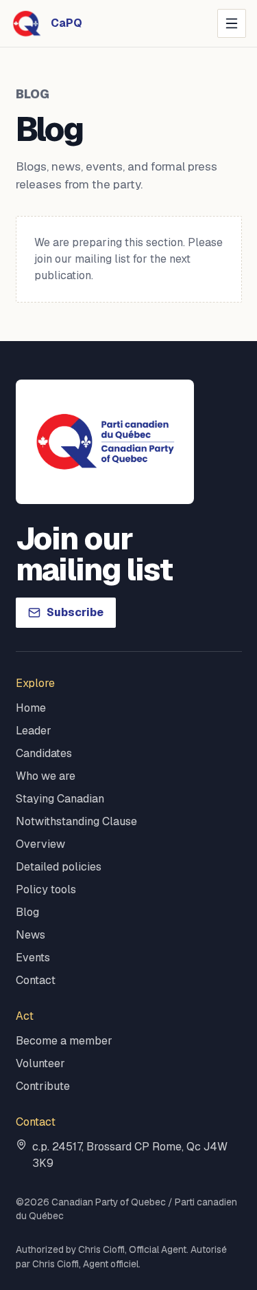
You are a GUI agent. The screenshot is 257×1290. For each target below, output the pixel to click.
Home (31, 708)
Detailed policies (58, 867)
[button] (231, 23)
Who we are (45, 776)
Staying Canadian (60, 798)
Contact (36, 980)
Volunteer (40, 1063)
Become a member (64, 1041)
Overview (40, 844)
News (30, 935)
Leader (33, 730)
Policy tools (46, 889)
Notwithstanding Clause (76, 821)
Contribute (43, 1086)
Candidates (44, 753)
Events (33, 957)
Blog (27, 912)
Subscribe (75, 612)
